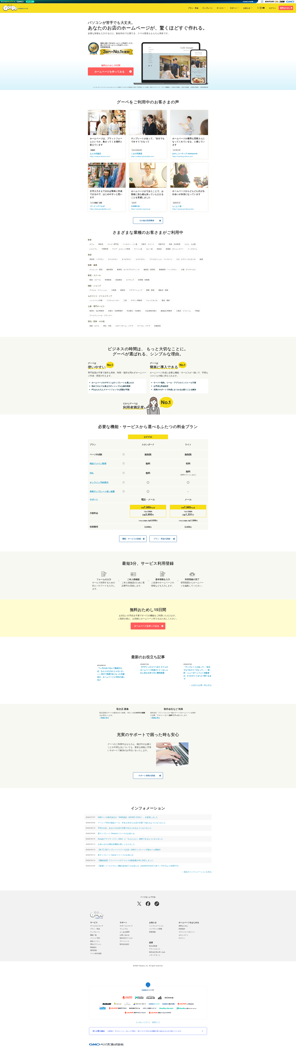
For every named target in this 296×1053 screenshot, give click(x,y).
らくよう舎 (177, 206)
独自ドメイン (95, 941)
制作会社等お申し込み (157, 952)
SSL (92, 473)
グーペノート (124, 941)
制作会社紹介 (124, 944)
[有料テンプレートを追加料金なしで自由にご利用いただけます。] (123, 491)
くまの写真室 (136, 153)
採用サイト (156, 1022)
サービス (220, 8)
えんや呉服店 (95, 153)
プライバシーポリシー (187, 932)
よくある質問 (124, 932)
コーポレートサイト (143, 1022)
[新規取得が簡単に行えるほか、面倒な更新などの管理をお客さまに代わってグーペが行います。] (123, 463)
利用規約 (182, 929)
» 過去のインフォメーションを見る (197, 871)
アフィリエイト (154, 949)
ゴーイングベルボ (97, 206)
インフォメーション (156, 926)
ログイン (272, 8)
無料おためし (285, 8)
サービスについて (96, 926)
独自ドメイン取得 (98, 463)
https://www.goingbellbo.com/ (100, 209)
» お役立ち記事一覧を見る (200, 685)
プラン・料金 (193, 8)
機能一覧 (93, 935)
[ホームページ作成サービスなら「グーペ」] (14, 8)
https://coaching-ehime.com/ (182, 156)
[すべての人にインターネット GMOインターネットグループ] (280, 1)
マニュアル (124, 929)
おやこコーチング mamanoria (184, 153)
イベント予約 (95, 938)
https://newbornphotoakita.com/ (142, 156)
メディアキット (154, 955)
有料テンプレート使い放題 (102, 491)
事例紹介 (93, 947)
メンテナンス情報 (155, 929)
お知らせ (246, 8)
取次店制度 (153, 946)
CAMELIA (135, 206)
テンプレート (207, 8)
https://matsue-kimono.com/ (100, 156)
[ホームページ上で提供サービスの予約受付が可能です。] (123, 482)
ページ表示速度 (96, 953)
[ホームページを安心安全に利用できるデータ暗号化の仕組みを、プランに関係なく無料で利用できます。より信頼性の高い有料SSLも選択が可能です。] (123, 472)
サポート (233, 8)
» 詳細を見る (104, 718)
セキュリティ (183, 935)
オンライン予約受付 (99, 482)
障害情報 (152, 932)
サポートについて (126, 926)
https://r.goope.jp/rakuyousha (183, 209)
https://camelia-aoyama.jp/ (140, 209)
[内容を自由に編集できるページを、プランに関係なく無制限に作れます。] (123, 454)
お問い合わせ (124, 935)
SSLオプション (95, 944)
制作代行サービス (126, 938)
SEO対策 (93, 950)
